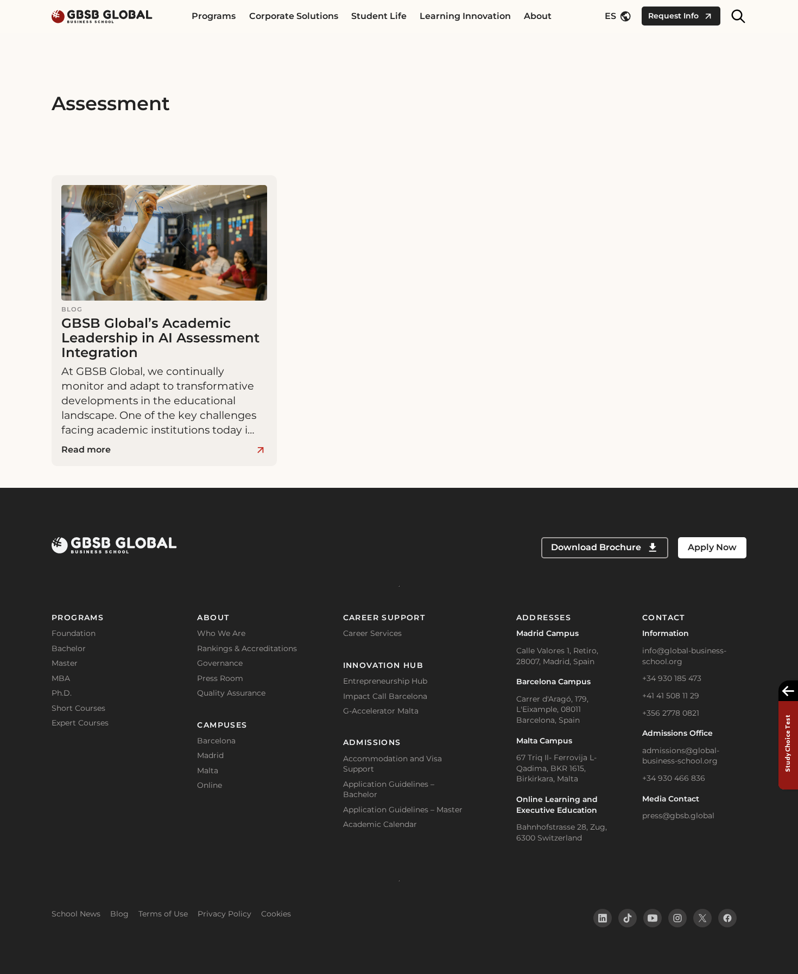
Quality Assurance (231, 693)
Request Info (673, 16)
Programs (214, 16)
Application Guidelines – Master (403, 809)
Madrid (210, 755)
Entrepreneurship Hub (385, 681)
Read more (86, 449)
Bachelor (69, 648)
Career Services (372, 633)
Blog (119, 914)
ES (610, 16)
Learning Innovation (465, 16)
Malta (207, 770)
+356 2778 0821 (670, 713)
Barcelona (216, 741)
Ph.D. (62, 693)
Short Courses (78, 708)
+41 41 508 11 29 (670, 696)
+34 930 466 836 (673, 778)
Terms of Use (163, 914)
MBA (61, 678)
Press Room (220, 678)
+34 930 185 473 (671, 678)
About (538, 16)
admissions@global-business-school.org (680, 756)
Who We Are (221, 633)
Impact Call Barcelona (385, 696)
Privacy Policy (224, 914)
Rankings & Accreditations (247, 648)
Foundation (74, 633)
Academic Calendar (380, 824)
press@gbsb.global (678, 815)
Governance (220, 663)
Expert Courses (80, 723)
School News (76, 914)
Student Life (379, 16)
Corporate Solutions (293, 16)
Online (209, 785)
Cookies (276, 914)
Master (65, 663)
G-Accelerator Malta (381, 711)
